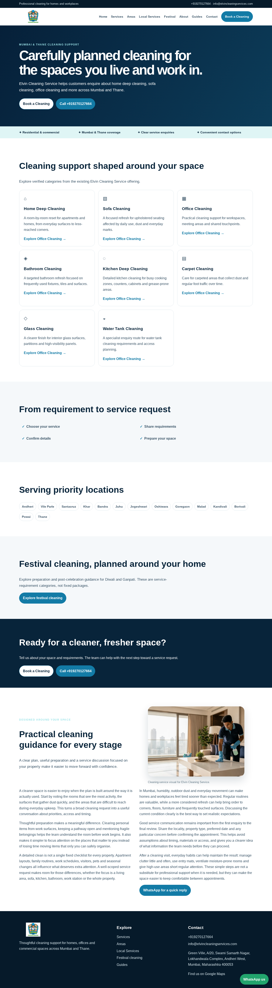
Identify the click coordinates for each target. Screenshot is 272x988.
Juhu (119, 506)
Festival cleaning (129, 958)
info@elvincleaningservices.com (233, 3)
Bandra (103, 506)
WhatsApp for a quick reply (165, 890)
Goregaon (182, 506)
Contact (212, 16)
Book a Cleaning (237, 16)
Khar (86, 506)
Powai (26, 516)
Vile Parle (47, 506)
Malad (201, 506)
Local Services (149, 16)
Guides (197, 16)
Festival (170, 16)
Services (117, 16)
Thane (42, 516)
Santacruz (69, 506)
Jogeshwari (138, 506)
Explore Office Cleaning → (45, 239)
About (183, 16)
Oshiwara (161, 506)
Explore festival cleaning (42, 598)
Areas (131, 16)
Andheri (27, 506)
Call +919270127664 (76, 104)
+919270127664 (201, 3)
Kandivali (220, 506)
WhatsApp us (254, 979)
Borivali (239, 506)
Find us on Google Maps (206, 974)
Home (103, 16)
